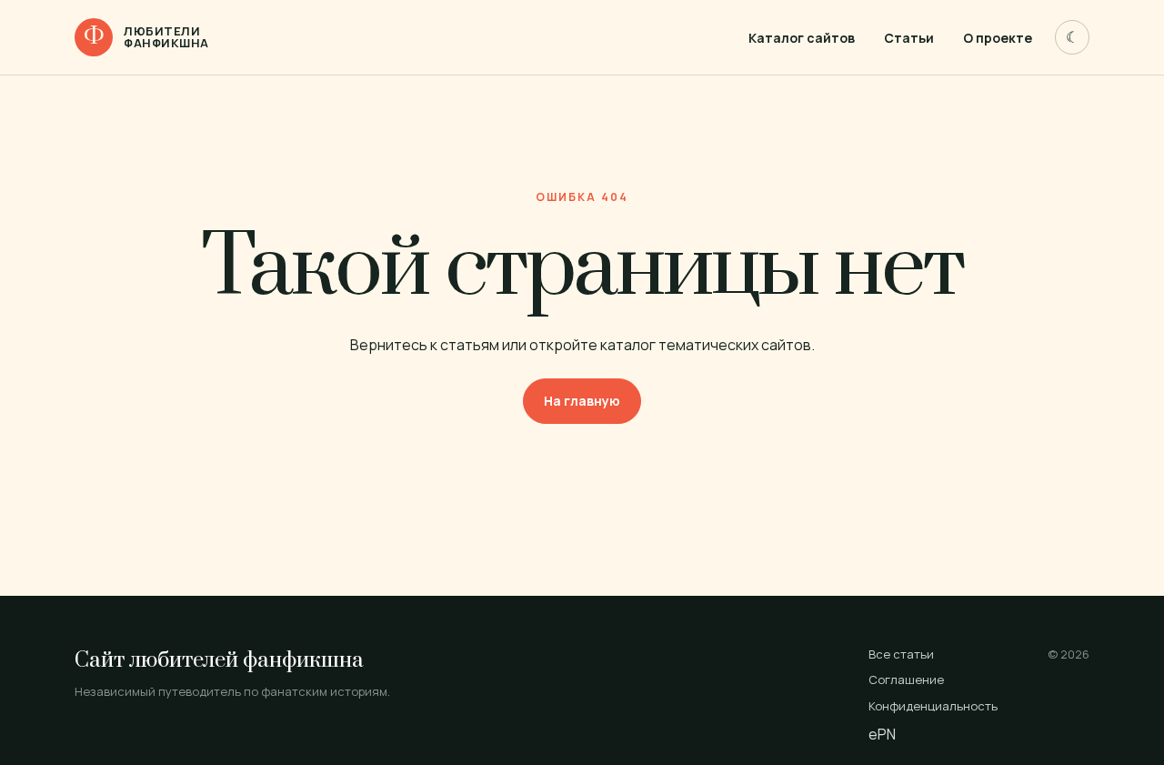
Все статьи (901, 654)
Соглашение (906, 679)
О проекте (997, 37)
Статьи (909, 37)
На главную (582, 400)
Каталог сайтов (801, 37)
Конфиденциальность (933, 706)
